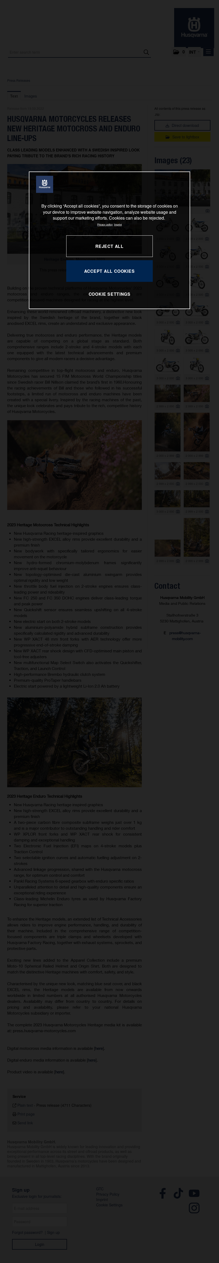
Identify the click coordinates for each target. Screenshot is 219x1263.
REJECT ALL (109, 246)
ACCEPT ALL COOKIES (109, 271)
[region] (109, 240)
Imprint (118, 224)
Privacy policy (105, 224)
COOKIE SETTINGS (110, 294)
